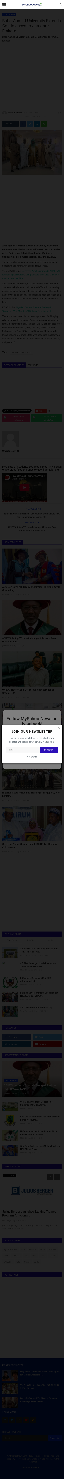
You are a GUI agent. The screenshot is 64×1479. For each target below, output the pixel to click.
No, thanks (32, 756)
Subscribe (48, 749)
